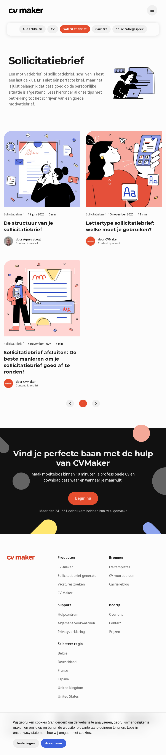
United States (68, 696)
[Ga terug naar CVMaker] (26, 10)
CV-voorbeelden (121, 575)
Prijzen (114, 631)
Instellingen (26, 743)
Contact (115, 623)
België (62, 653)
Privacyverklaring (71, 631)
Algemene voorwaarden (76, 623)
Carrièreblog (119, 584)
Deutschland (67, 661)
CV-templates (119, 567)
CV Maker (65, 592)
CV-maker (65, 567)
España (63, 679)
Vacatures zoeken (71, 584)
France (63, 670)
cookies (41, 722)
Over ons (116, 614)
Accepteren (53, 743)
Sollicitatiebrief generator (78, 575)
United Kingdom (70, 687)
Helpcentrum (68, 614)
